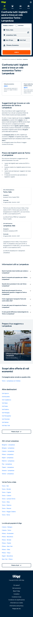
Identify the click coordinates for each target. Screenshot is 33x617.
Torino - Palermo (6, 505)
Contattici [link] (16, 594)
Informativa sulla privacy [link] (16, 605)
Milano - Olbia (6, 549)
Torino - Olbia (6, 502)
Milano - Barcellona (7, 536)
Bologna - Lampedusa (8, 448)
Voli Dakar (5, 403)
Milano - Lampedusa (7, 454)
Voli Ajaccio (5, 393)
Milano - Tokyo (6, 552)
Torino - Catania (6, 495)
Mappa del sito (16, 608)
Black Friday (16, 591)
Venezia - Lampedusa (8, 470)
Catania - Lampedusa (8, 451)
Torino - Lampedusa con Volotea (11, 381)
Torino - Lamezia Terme (8, 499)
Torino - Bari (5, 486)
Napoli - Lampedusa (7, 457)
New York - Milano (7, 559)
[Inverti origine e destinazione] (28, 32)
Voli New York (6, 425)
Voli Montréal (6, 419)
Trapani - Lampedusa (8, 467)
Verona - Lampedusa (8, 473)
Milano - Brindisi (6, 540)
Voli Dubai (5, 406)
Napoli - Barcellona (7, 556)
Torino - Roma (6, 515)
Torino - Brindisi (6, 489)
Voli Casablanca (6, 400)
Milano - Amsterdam (8, 533)
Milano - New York (7, 546)
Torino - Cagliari (6, 492)
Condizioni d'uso (16, 597)
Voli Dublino (5, 409)
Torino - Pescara (6, 508)
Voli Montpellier (6, 416)
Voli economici (16, 588)
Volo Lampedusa (11, 59)
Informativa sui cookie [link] (16, 603)
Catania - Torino (6, 530)
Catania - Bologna (7, 527)
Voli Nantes (5, 422)
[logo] (3, 2)
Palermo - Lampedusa (8, 461)
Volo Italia (4, 59)
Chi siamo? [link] (16, 585)
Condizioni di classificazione (16, 600)
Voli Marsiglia (5, 412)
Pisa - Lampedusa (7, 464)
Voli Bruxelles (6, 396)
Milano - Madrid (6, 543)
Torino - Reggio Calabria (9, 511)
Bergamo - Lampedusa (8, 445)
